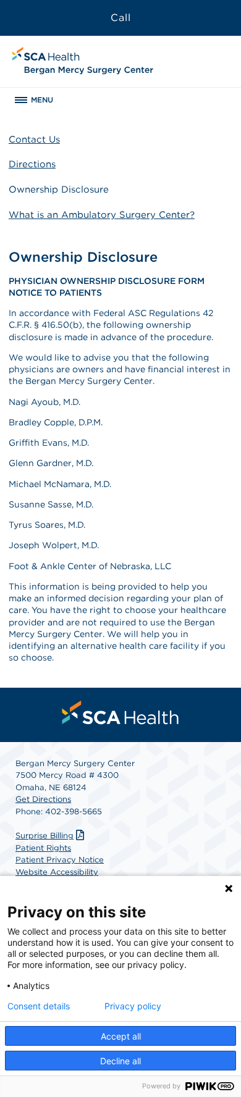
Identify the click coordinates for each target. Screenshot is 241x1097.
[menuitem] (120, 712)
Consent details (38, 1006)
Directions (32, 164)
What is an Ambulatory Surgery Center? (102, 214)
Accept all (121, 1036)
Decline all (120, 1061)
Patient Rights (43, 848)
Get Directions (43, 799)
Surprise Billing (44, 835)
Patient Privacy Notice (59, 859)
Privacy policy (132, 1006)
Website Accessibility (56, 872)
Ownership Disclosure (59, 189)
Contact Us (34, 139)
